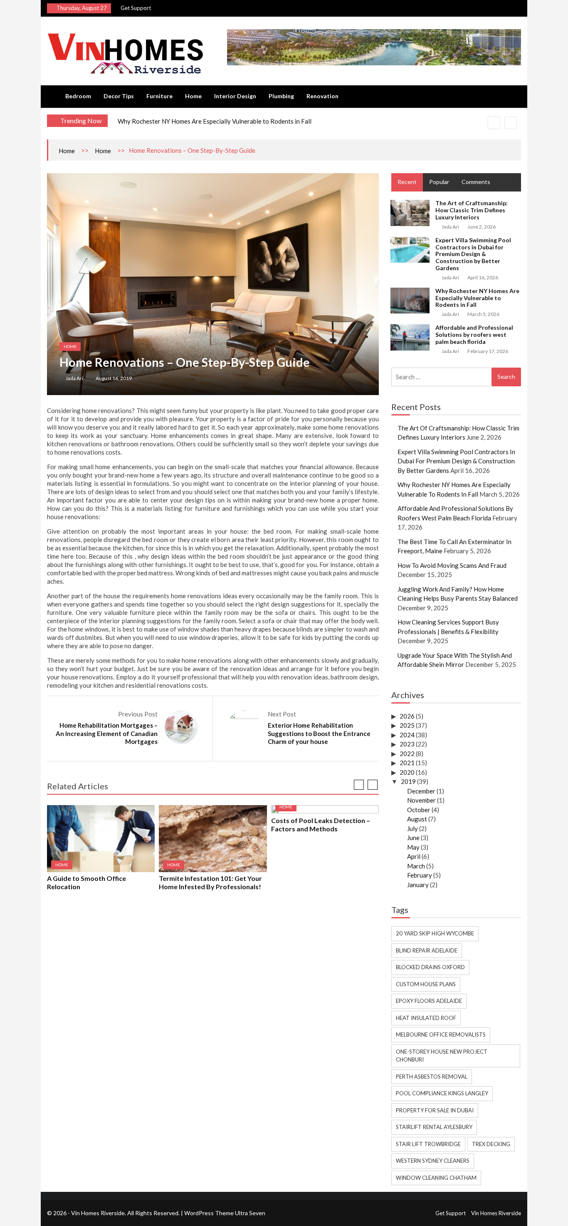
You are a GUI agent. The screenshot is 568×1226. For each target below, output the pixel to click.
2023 (407, 744)
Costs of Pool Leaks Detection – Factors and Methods (320, 824)
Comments (476, 181)
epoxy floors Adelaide (429, 1000)
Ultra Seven (250, 1212)
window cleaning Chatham (436, 1177)
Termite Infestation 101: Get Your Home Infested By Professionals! (210, 882)
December (421, 791)
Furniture (159, 95)
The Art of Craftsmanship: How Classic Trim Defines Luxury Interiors (471, 210)
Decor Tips (119, 95)
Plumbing (281, 95)
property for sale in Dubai (435, 1110)
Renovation (322, 95)
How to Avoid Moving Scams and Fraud (452, 565)
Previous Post (138, 714)
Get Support (136, 8)
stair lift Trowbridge (428, 1144)
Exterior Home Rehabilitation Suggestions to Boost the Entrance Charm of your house (319, 733)
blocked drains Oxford (430, 967)
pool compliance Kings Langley (442, 1093)
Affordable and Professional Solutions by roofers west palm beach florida (474, 334)
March (416, 866)
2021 (407, 762)
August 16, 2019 (114, 378)
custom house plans (426, 984)
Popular (439, 181)
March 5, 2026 (483, 314)
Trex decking (491, 1144)
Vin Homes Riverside (496, 1213)
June (413, 837)
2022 (407, 753)
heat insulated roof (426, 1018)
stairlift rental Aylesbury (434, 1127)
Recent (407, 181)
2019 (408, 781)
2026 (407, 716)
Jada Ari (74, 378)
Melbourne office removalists (441, 1034)
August (417, 819)
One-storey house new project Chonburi (441, 1055)
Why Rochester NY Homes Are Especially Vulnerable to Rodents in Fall (214, 121)
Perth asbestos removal (431, 1076)
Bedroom (78, 95)
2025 (407, 725)
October (418, 809)
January (418, 884)
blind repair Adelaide (426, 950)
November (421, 800)
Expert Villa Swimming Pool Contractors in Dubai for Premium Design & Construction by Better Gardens (473, 253)
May (413, 847)
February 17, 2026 (487, 351)
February (419, 875)
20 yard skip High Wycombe (435, 933)
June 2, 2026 (481, 227)
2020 (407, 772)
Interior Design (235, 95)
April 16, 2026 (482, 277)
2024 (407, 735)
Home (193, 95)
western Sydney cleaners (432, 1160)
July (412, 828)
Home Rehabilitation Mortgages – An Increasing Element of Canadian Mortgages (107, 733)
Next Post (282, 714)
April (413, 856)
